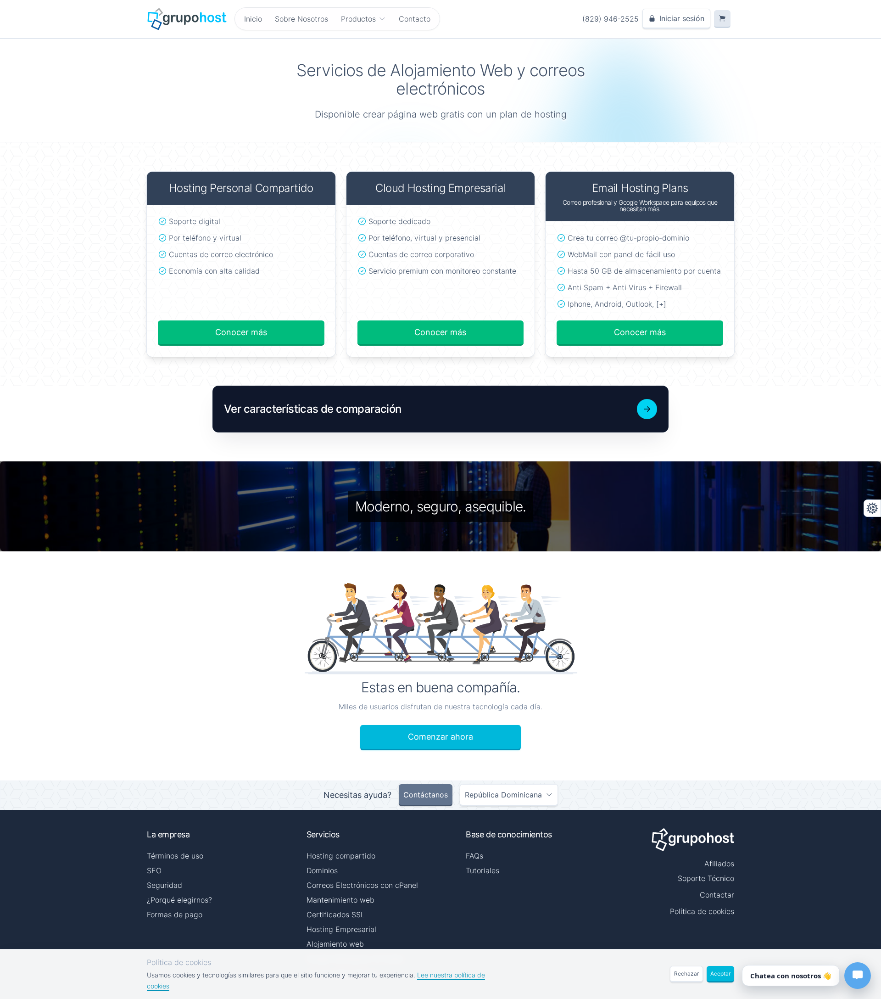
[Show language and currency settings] (872, 508)
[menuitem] (363, 19)
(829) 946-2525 (610, 18)
